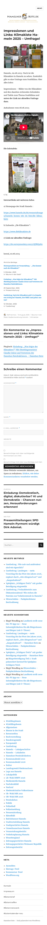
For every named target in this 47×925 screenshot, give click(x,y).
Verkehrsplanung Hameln (17, 834)
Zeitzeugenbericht (14, 847)
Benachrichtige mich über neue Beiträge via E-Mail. (23, 462)
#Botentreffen (10, 902)
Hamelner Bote (9, 921)
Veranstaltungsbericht (16, 831)
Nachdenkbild (12, 784)
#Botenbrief (9, 897)
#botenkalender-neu (13, 913)
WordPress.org (12, 875)
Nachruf (9, 787)
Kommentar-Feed (14, 872)
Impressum (9, 891)
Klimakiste (34, 317)
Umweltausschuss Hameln (18, 828)
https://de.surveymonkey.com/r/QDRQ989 (23, 244)
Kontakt (7, 886)
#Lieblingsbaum (13, 721)
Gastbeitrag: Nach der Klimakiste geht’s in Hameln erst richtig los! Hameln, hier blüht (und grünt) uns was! (22, 297)
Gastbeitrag (11, 746)
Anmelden (10, 866)
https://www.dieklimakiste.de (17, 231)
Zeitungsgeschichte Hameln (18, 841)
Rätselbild (10, 816)
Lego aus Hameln (14, 771)
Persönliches (11, 800)
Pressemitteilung (13, 812)
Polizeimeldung (13, 809)
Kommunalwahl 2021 (15, 759)
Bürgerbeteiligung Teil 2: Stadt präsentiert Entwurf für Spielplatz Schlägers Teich (21, 662)
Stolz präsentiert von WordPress (28, 921)
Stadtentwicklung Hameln (18, 317)
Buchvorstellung (13, 737)
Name (7, 417)
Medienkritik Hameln (15, 781)
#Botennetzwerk (11, 908)
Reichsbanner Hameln (16, 819)
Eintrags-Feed (12, 869)
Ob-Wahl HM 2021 (14, 793)
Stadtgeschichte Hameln (17, 825)
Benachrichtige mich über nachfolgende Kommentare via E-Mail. (19, 454)
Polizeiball (10, 806)
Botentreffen (12, 734)
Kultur (9, 765)
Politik (9, 803)
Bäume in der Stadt (14, 730)
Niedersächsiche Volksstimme (19, 790)
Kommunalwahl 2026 (16, 762)
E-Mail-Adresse (12, 428)
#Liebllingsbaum (13, 724)
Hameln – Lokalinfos (15, 752)
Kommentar (10, 383)
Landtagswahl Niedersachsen (19, 768)
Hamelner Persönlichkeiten (18, 756)
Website (7, 439)
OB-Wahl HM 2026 (14, 797)
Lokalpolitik (11, 775)
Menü (39, 8)
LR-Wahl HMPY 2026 (15, 778)
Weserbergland (13, 838)
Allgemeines (11, 727)
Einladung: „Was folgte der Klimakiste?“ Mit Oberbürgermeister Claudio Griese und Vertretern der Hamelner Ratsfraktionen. (23, 281)
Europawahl (11, 743)
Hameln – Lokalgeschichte (18, 749)
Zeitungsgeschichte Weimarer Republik (24, 844)
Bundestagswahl (13, 740)
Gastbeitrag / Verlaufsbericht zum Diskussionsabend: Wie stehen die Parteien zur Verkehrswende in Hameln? (24, 592)
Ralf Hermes (11, 315)
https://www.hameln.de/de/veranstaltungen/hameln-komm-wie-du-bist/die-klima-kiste (23, 216)
